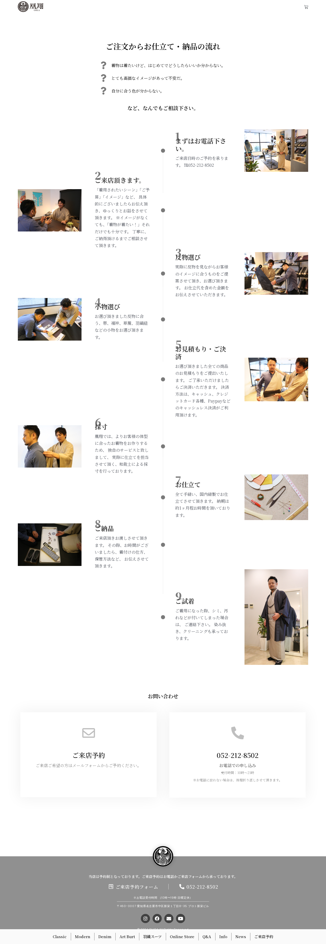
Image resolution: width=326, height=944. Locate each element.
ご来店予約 (88, 755)
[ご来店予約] (89, 733)
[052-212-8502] (238, 733)
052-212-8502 (238, 755)
